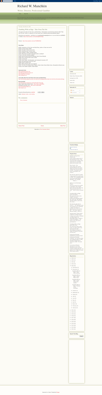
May (74, 300)
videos (71, 82)
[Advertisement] (42, 112)
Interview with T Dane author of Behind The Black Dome (76, 214)
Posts (73, 90)
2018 (72, 315)
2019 (72, 313)
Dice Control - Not (74, 165)
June (74, 298)
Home (20, 13)
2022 (72, 265)
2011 (72, 329)
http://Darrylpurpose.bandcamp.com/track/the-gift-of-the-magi (31, 82)
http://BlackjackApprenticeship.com (26, 72)
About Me (26, 13)
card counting (31, 94)
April (74, 302)
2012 (72, 327)
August (74, 294)
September (75, 292)
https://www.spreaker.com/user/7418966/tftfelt (32, 40)
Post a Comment (23, 100)
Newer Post (21, 125)
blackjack (24, 94)
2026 (72, 258)
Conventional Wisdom (74, 245)
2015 (72, 321)
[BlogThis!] (39, 92)
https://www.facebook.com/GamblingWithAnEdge (33, 36)
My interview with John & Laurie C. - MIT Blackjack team (76, 204)
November (75, 269)
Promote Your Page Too (74, 149)
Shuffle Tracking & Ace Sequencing (75, 156)
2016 (72, 319)
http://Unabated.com (23, 75)
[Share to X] (41, 92)
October (74, 290)
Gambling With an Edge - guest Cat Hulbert (75, 194)
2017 (72, 317)
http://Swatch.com (22, 87)
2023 (72, 263)
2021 (72, 310)
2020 (72, 311)
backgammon (73, 78)
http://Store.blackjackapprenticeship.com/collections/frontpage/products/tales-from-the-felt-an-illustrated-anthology (41, 79)
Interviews (72, 73)
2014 (72, 323)
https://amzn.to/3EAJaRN (36, 85)
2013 (72, 325)
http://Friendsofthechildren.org (25, 86)
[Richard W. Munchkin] (70, 148)
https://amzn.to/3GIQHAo (39, 84)
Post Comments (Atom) (45, 129)
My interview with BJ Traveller (76, 174)
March (74, 303)
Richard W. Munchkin (32, 6)
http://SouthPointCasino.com (24, 71)
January (74, 307)
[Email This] (38, 92)
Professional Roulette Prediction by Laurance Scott (76, 235)
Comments (74, 92)
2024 (72, 261)
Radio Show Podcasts (74, 76)
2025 (72, 260)
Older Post (62, 125)
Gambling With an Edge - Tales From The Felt (76, 272)
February (75, 305)
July (74, 296)
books (27, 94)
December (75, 267)
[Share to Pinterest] (43, 92)
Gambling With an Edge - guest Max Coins (75, 224)
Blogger (57, 392)
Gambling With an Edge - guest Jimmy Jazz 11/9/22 (76, 281)
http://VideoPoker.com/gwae (24, 74)
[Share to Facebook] (42, 92)
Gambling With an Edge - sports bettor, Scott (76, 276)
